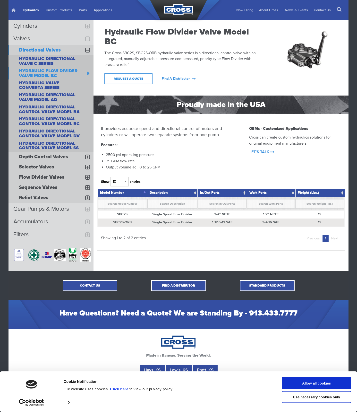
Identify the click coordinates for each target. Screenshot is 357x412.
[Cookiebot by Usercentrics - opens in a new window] (31, 402)
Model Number (112, 193)
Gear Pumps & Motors (41, 208)
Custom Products (59, 10)
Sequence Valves (38, 187)
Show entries (121, 182)
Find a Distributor (178, 286)
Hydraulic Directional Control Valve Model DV (49, 133)
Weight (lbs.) (308, 193)
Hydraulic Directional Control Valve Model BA (49, 109)
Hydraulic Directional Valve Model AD (47, 97)
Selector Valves (36, 167)
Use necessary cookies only (316, 397)
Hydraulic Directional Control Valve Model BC (49, 121)
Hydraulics (31, 10)
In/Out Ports (210, 193)
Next (334, 238)
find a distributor (176, 79)
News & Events (296, 10)
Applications (103, 10)
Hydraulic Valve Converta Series (39, 85)
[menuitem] (14, 10)
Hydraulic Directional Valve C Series (47, 61)
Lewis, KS (179, 370)
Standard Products (267, 286)
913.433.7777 (273, 313)
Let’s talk (259, 151)
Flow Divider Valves (41, 177)
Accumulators (30, 221)
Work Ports (258, 193)
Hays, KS (152, 370)
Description (159, 193)
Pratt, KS (205, 370)
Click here (119, 389)
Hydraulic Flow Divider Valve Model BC (48, 73)
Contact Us (322, 10)
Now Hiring (244, 10)
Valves (21, 38)
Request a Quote (128, 79)
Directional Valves (40, 50)
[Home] (14, 10)
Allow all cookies (316, 383)
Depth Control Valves (43, 157)
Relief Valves (33, 198)
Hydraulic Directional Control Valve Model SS (49, 145)
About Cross (268, 10)
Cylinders (25, 25)
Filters (21, 234)
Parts (83, 10)
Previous (313, 238)
